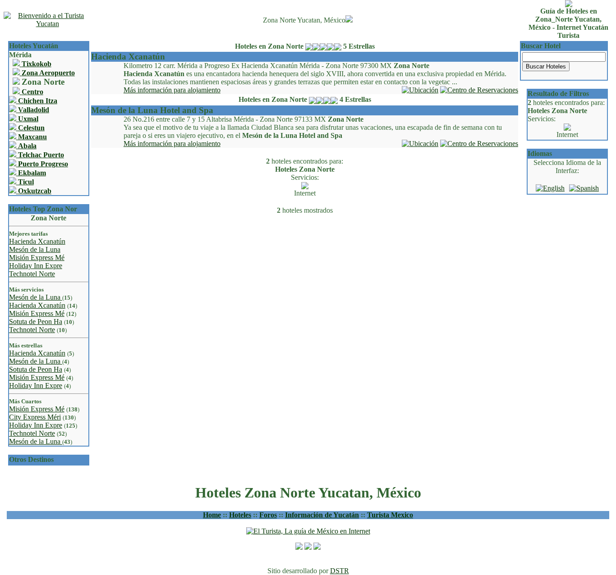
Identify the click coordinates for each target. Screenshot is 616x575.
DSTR (339, 571)
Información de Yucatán (322, 515)
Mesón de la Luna (34, 249)
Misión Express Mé (36, 257)
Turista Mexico (390, 515)
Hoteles (240, 515)
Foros (268, 515)
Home (212, 515)
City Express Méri (35, 417)
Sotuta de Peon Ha (35, 321)
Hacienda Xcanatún (37, 241)
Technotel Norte (32, 274)
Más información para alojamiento (172, 90)
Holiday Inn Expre (35, 265)
